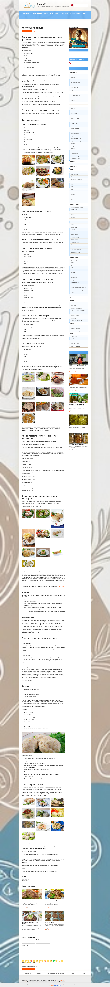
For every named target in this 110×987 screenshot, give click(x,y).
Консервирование (75, 128)
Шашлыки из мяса (75, 247)
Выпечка (73, 77)
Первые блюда (26, 13)
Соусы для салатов (75, 343)
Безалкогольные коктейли (76, 179)
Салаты (57, 13)
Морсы (72, 196)
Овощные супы (74, 280)
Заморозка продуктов (75, 118)
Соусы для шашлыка (75, 346)
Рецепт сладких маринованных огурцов (78, 425)
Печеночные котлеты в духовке (52, 900)
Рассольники (74, 285)
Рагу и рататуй (74, 209)
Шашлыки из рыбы (75, 254)
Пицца (72, 90)
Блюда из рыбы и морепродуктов (78, 212)
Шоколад (73, 100)
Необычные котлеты (26, 31)
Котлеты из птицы (75, 237)
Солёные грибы (74, 151)
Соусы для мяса (74, 341)
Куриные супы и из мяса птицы (78, 275)
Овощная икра (74, 163)
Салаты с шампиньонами (76, 320)
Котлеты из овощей (75, 234)
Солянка (72, 262)
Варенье (73, 108)
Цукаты (72, 97)
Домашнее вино (74, 174)
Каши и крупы (74, 219)
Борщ (72, 267)
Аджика (72, 338)
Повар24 (41, 3)
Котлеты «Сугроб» (49, 922)
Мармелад (73, 143)
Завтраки (72, 103)
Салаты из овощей (75, 315)
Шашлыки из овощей (76, 249)
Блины (72, 75)
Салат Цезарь (74, 305)
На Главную (28, 973)
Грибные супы (74, 272)
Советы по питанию (75, 328)
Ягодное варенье (74, 113)
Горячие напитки (74, 181)
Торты (72, 85)
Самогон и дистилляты (76, 176)
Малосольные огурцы (76, 156)
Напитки (72, 13)
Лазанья (72, 224)
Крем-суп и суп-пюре (75, 260)
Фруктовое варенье (75, 110)
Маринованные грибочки (76, 136)
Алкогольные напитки (75, 171)
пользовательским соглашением (49, 964)
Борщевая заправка (75, 270)
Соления (73, 148)
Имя (23, 939)
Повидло (73, 146)
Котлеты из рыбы (75, 239)
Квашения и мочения (75, 121)
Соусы (78, 13)
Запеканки (73, 217)
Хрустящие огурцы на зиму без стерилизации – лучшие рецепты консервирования (77, 406)
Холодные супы (74, 295)
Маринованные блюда (76, 131)
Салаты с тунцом (74, 313)
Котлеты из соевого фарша (29, 900)
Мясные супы (74, 277)
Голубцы (72, 214)
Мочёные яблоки (74, 126)
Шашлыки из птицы (75, 252)
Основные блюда (37, 13)
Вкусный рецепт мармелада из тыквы (78, 385)
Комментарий (25, 945)
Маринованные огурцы (76, 138)
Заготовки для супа (75, 116)
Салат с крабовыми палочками (78, 310)
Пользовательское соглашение (55, 973)
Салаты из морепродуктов (76, 308)
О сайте (39, 973)
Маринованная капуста (76, 133)
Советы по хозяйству (75, 331)
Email (38, 939)
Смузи (72, 199)
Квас (72, 189)
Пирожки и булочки (75, 82)
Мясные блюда (74, 227)
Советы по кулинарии (75, 325)
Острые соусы (74, 336)
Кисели (72, 191)
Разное (72, 297)
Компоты (73, 194)
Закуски (72, 161)
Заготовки (65, 13)
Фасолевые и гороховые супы (77, 290)
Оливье (72, 303)
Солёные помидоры (75, 158)
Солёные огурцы (74, 153)
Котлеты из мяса (74, 232)
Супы (72, 265)
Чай (72, 186)
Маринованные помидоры (77, 141)
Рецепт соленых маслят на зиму (77, 444)
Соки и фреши (74, 201)
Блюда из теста (48, 13)
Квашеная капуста (75, 123)
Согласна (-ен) (58, 985)
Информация (55, 17)
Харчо (72, 292)
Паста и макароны (75, 87)
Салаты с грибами (75, 318)
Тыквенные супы (75, 282)
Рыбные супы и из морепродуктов (78, 287)
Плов (72, 222)
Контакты (72, 973)
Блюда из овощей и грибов (77, 207)
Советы (84, 13)
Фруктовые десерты (75, 95)
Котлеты (73, 229)
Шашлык (73, 244)
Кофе (72, 184)
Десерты (72, 92)
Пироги (72, 80)
